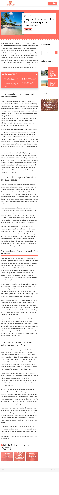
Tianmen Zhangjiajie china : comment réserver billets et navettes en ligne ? (19, 455)
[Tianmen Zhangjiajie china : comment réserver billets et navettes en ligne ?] (44, 73)
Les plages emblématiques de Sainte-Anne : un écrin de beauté (11, 85)
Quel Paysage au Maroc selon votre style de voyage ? (53, 84)
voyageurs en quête (7, 45)
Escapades (28, 29)
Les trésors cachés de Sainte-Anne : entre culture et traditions (11, 80)
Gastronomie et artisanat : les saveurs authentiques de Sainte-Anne (29, 84)
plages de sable (26, 45)
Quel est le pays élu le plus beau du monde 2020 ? (32, 456)
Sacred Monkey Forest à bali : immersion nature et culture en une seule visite (49, 105)
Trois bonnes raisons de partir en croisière (6, 456)
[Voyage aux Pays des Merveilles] (10, 3)
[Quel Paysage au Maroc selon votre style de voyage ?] (44, 83)
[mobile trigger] (2, 3)
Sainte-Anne (4, 43)
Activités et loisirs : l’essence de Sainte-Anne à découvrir (29, 79)
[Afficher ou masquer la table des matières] (27, 75)
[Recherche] (51, 3)
